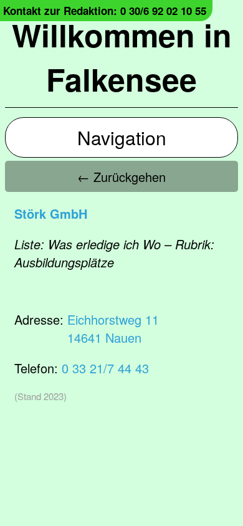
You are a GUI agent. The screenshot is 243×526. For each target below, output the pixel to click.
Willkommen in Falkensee (122, 56)
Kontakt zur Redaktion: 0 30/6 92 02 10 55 (104, 10)
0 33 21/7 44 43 (105, 368)
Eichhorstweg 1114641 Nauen (113, 328)
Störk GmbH (50, 213)
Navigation (121, 137)
